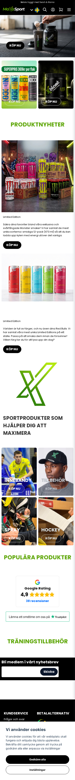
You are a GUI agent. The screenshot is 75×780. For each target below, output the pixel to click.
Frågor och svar (14, 719)
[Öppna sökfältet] (44, 9)
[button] (36, 10)
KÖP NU (15, 45)
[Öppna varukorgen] (61, 9)
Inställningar (37, 769)
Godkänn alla (37, 759)
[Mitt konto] (53, 9)
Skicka (48, 671)
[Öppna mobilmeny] (69, 9)
